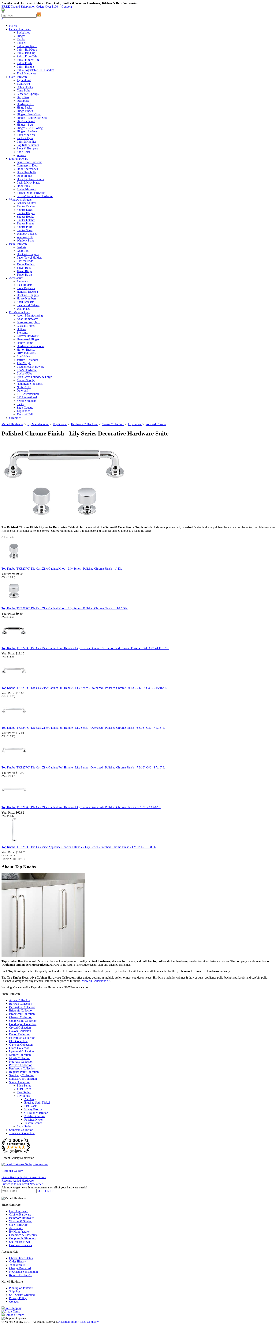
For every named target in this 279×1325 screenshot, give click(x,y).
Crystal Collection (20, 1027)
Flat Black (30, 1106)
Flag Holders (24, 284)
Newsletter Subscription (23, 1271)
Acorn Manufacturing (30, 315)
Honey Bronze (33, 1109)
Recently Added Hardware (18, 1180)
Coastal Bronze (26, 325)
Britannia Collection (21, 1010)
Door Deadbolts (26, 172)
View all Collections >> (96, 981)
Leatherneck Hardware (30, 366)
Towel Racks (24, 274)
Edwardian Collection (22, 1037)
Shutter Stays (24, 230)
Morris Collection (19, 1058)
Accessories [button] (16, 278)
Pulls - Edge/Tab (27, 56)
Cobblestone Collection (23, 1020)
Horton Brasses (26, 349)
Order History (17, 1261)
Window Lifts (25, 237)
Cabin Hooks (25, 87)
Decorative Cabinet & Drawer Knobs (24, 1177)
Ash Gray (30, 1099)
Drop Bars (23, 97)
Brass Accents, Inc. (28, 322)
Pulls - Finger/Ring (28, 59)
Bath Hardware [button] (18, 243)
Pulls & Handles (26, 141)
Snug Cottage (25, 407)
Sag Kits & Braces (28, 145)
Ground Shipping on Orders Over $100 (30, 6)
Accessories (16, 1228)
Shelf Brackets (25, 301)
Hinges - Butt (25, 124)
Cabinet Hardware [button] (20, 29)
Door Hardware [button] (18, 158)
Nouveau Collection (21, 1061)
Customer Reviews (20, 1245)
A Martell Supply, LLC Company (78, 1321)
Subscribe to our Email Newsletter (22, 1184)
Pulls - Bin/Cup (26, 53)
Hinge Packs (24, 107)
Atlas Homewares (27, 319)
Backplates (23, 32)
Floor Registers (26, 288)
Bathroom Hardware (21, 1217)
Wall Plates (23, 308)
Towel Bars (24, 267)
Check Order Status (21, 1258)
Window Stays (25, 240)
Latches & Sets (26, 134)
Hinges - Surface (27, 131)
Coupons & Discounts (22, 1238)
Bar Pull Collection (20, 1003)
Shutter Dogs (24, 209)
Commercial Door (27, 165)
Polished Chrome (34, 1116)
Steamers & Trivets (28, 305)
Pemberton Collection (22, 1068)
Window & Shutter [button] (20, 199)
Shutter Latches (26, 220)
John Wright (24, 363)
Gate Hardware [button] (18, 76)
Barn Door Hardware (29, 162)
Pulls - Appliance (27, 46)
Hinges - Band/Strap (29, 114)
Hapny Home (25, 342)
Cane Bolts (23, 90)
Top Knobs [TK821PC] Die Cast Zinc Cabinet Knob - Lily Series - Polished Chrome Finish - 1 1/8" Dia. (65, 608)
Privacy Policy (18, 1298)
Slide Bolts (23, 151)
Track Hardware (26, 73)
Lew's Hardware (27, 370)
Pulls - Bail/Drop (27, 49)
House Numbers (26, 298)
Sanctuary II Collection (23, 1078)
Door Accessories (27, 168)
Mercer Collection (20, 1054)
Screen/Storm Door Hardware (35, 196)
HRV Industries (26, 353)
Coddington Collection (22, 1024)
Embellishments (26, 189)
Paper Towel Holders (29, 257)
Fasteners (22, 281)
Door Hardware (18, 1211)
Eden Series (24, 1085)
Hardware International (30, 346)
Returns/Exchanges (20, 1275)
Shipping (14, 1291)
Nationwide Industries (30, 383)
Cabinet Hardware (20, 1214)
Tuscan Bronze (33, 1123)
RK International (27, 397)
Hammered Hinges (28, 339)
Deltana (21, 329)
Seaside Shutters (26, 400)
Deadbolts (23, 100)
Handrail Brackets (27, 291)
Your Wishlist (17, 1264)
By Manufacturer (19, 1231)
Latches (21, 42)
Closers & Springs (28, 93)
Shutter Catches (26, 206)
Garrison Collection (21, 1044)
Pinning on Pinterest (21, 1288)
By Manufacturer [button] (19, 312)
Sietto (20, 404)
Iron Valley (23, 356)
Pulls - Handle (25, 66)
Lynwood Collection (21, 1051)
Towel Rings (24, 271)
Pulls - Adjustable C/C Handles (35, 70)
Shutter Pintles (25, 223)
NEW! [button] (13, 25)
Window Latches (27, 233)
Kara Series (24, 1092)
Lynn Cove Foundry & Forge (34, 376)
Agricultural (24, 80)
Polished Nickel (33, 1119)
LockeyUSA (24, 373)
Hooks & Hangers (28, 254)
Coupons (66, 6)
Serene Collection (19, 1082)
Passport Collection (20, 1065)
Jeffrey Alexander (27, 359)
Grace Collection (19, 1048)
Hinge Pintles (25, 111)
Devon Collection (19, 1034)
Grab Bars (23, 250)
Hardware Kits (25, 104)
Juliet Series (24, 1088)
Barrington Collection (22, 1007)
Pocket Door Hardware (31, 192)
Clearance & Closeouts (23, 1235)
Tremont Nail (25, 414)
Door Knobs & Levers (30, 179)
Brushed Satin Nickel (37, 1102)
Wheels (21, 155)
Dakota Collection (20, 1031)
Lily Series (23, 1095)
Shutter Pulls (24, 226)
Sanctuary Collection (21, 1075)
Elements (22, 332)
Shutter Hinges (26, 213)
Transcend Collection (22, 1133)
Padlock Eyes (25, 138)
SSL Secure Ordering (22, 1294)
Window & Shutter (20, 1221)
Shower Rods (25, 261)
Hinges (21, 36)
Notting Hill (24, 387)
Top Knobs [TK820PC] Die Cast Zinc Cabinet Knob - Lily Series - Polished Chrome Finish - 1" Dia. (62, 568)
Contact (13, 1301)
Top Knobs (23, 411)
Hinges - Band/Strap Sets (32, 117)
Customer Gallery (12, 1170)
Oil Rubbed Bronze (36, 1112)
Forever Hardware (28, 336)
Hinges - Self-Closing (30, 128)
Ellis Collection (18, 1041)
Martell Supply (26, 380)
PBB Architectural (28, 394)
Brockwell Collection (22, 1013)
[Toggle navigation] (3, 12)
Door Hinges (24, 175)
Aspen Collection (19, 1000)
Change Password (20, 1268)
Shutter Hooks (25, 216)
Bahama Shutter (26, 203)
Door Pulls (23, 186)
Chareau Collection (20, 1017)
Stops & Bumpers (27, 148)
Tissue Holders (26, 264)
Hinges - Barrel (26, 121)
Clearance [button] (15, 417)
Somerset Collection (21, 1129)
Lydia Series (24, 1126)
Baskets (21, 247)
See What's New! (19, 1241)
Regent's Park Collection (24, 1071)
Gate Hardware (18, 1224)
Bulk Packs (23, 83)
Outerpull (22, 390)
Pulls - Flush (24, 63)
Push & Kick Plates (28, 182)
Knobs (21, 39)
